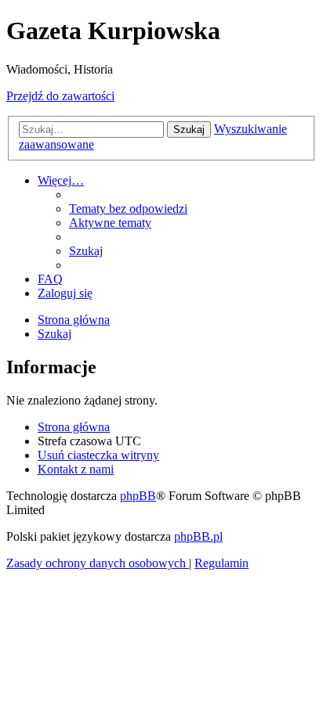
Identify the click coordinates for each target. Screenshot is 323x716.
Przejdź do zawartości (60, 96)
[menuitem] (128, 208)
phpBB (138, 495)
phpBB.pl (198, 536)
